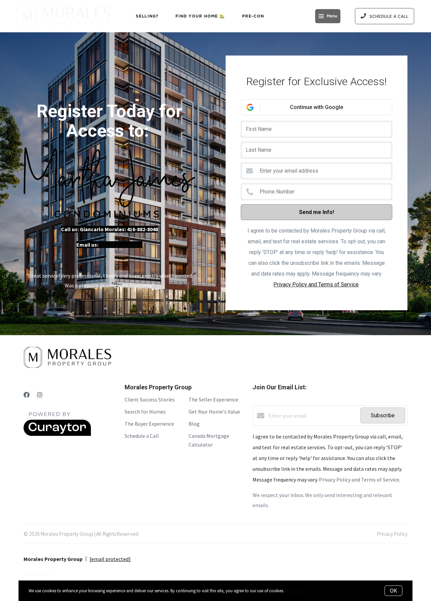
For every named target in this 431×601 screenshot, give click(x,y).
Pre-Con (253, 16)
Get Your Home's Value (214, 411)
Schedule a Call (142, 435)
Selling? (147, 16)
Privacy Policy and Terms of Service (316, 284)
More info (293, 591)
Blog (194, 423)
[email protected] (120, 244)
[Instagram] (39, 395)
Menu (332, 16)
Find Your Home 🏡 (200, 16)
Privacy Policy (392, 533)
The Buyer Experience (149, 423)
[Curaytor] (57, 434)
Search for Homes (145, 411)
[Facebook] (27, 395)
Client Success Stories (150, 399)
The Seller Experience (213, 399)
